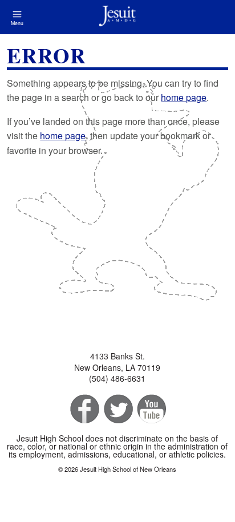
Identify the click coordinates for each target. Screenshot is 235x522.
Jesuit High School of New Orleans (117, 17)
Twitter (117, 409)
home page (183, 97)
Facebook (83, 409)
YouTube (151, 409)
